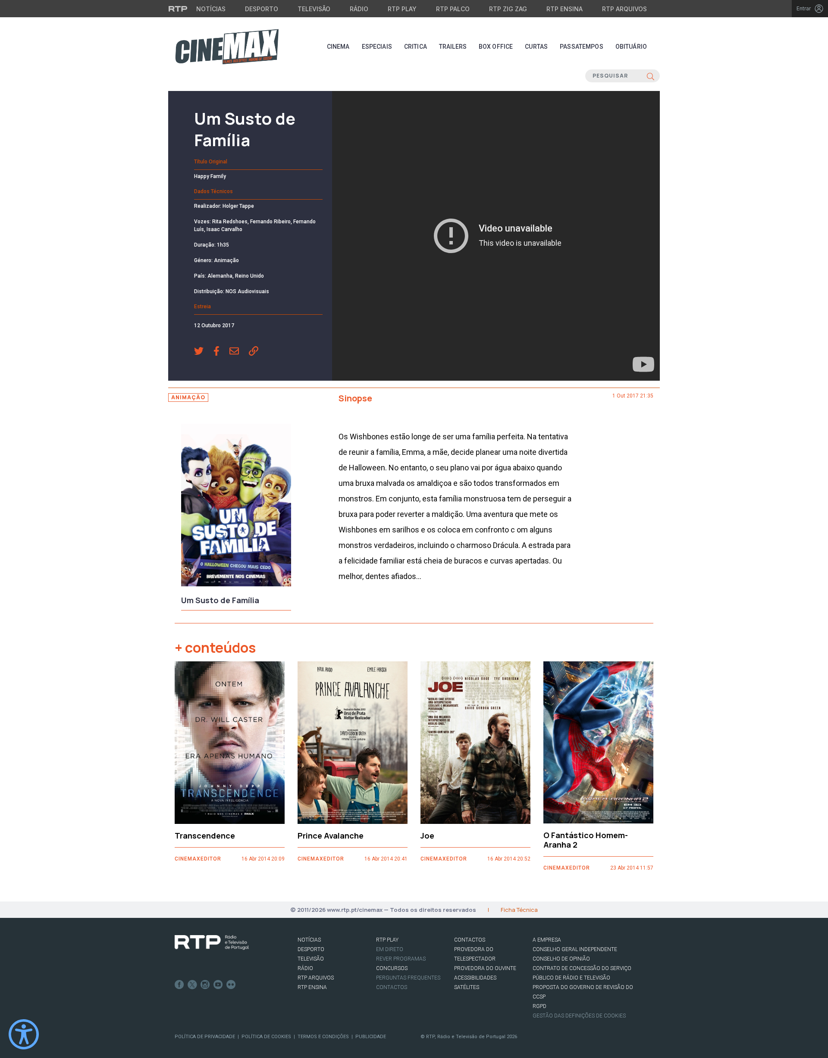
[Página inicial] (227, 46)
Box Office (496, 46)
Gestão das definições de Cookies (579, 1016)
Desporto (261, 9)
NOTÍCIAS (309, 940)
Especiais (377, 46)
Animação (188, 397)
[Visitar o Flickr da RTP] (231, 984)
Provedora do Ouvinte (485, 968)
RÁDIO (305, 968)
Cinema (338, 46)
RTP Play (402, 9)
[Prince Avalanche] (353, 742)
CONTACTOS (469, 940)
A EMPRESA (547, 940)
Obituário (631, 46)
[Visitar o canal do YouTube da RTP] (218, 984)
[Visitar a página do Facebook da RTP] (179, 984)
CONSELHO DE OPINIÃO (561, 959)
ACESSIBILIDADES (475, 978)
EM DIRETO (389, 949)
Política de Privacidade (205, 1036)
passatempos (581, 46)
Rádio (359, 9)
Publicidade (370, 1036)
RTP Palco (453, 9)
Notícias (211, 9)
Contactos (391, 987)
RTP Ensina (564, 9)
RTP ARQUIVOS (316, 978)
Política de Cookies (266, 1036)
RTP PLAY (387, 940)
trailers (453, 46)
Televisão (314, 9)
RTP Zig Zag (508, 9)
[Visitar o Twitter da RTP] (192, 984)
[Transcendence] (230, 742)
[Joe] (475, 742)
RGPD (539, 1006)
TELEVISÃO (311, 959)
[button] (203, 352)
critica (415, 46)
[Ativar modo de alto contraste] (24, 1034)
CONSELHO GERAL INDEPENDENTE (575, 949)
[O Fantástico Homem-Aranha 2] (598, 742)
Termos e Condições (323, 1036)
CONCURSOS (392, 968)
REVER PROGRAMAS (401, 959)
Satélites (466, 987)
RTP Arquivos (624, 9)
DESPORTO (311, 949)
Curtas (536, 46)
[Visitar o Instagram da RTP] (205, 984)
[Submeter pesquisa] (650, 75)
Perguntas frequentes (408, 978)
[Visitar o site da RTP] (178, 8)
